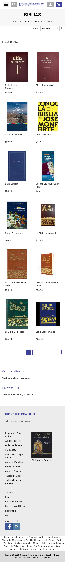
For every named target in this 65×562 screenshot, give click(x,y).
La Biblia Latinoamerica (47, 233)
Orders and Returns (14, 445)
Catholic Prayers (13, 471)
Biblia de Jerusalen (45, 85)
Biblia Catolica (11, 184)
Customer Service (13, 501)
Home (15, 21)
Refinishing (10, 511)
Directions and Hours (15, 506)
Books (26, 21)
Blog (7, 497)
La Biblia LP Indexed (14, 332)
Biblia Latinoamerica (45, 332)
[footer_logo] (41, 457)
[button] (50, 4)
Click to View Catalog (41, 460)
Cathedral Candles (14, 462)
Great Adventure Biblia (15, 134)
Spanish (38, 21)
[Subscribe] (57, 421)
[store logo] (32, 4)
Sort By (36, 28)
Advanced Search (13, 441)
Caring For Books (13, 466)
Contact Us (10, 450)
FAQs (7, 515)
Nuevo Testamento (14, 233)
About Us (9, 492)
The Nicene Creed (13, 476)
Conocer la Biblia (44, 134)
